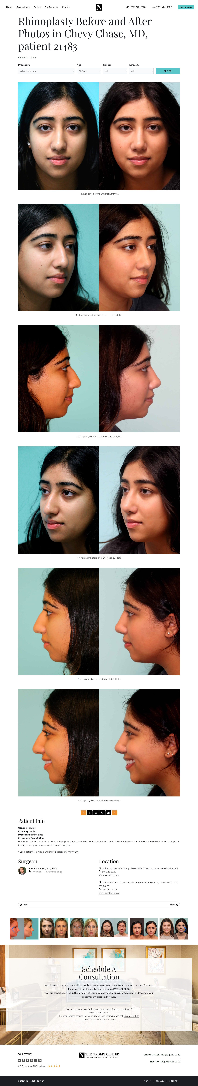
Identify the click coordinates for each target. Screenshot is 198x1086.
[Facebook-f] (27, 1060)
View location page (109, 875)
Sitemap (173, 1081)
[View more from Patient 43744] (84, 936)
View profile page (53, 871)
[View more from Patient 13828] (24, 937)
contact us (102, 1012)
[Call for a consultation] (102, 812)
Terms (147, 1081)
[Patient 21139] (83, 812)
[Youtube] (19, 1060)
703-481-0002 (121, 989)
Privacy (160, 1081)
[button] (13, 929)
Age (79, 65)
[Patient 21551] (114, 812)
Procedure (24, 65)
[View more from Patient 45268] (173, 938)
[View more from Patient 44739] (114, 938)
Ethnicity (134, 65)
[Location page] (90, 812)
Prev (24, 904)
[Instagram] (31, 1060)
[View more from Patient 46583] (144, 938)
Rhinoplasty (37, 834)
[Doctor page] (96, 812)
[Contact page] (108, 812)
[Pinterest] (23, 1060)
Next (173, 904)
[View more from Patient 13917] (54, 936)
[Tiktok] (35, 1060)
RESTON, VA (157, 1061)
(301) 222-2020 (172, 1054)
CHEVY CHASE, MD (154, 1054)
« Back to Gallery (27, 57)
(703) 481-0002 (172, 1061)
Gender (107, 65)
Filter (168, 71)
